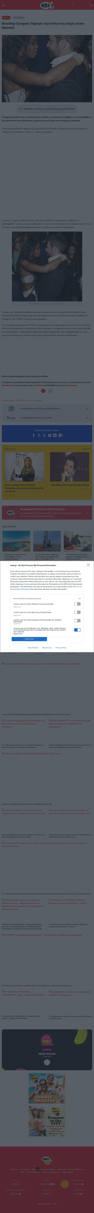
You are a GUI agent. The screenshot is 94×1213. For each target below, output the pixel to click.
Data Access (47, 648)
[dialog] (47, 606)
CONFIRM (29, 639)
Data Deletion (33, 648)
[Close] (89, 565)
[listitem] (47, 598)
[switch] (77, 604)
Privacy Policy (61, 648)
